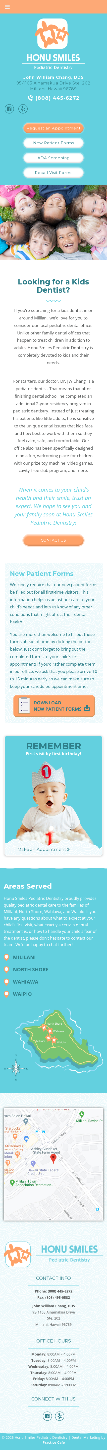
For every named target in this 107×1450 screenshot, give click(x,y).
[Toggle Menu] (7, 6)
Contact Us (53, 540)
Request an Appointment (54, 128)
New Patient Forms (53, 142)
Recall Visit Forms (53, 172)
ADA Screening (54, 157)
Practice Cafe (54, 1442)
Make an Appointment (42, 849)
